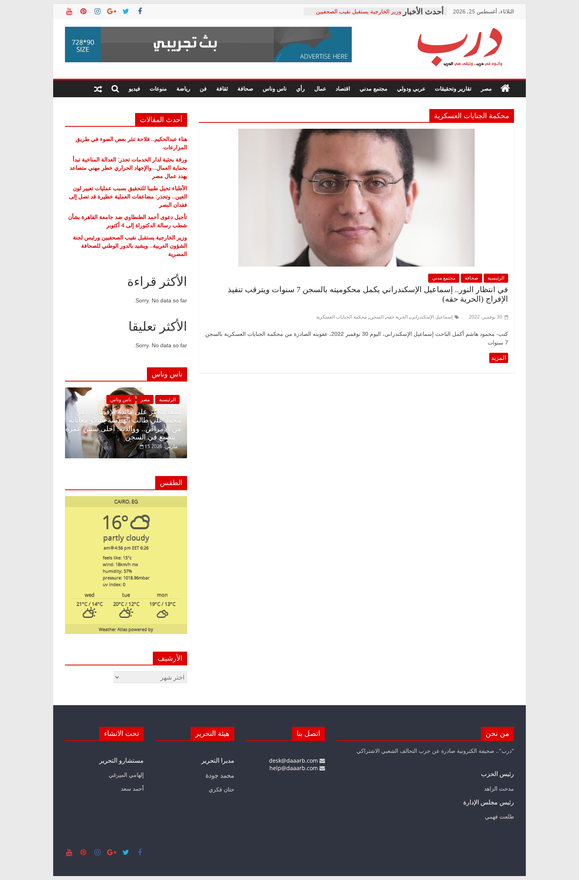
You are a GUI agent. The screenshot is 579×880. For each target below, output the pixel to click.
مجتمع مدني (374, 88)
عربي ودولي (411, 88)
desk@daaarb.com (294, 760)
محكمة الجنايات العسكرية (341, 316)
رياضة (183, 88)
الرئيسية (496, 277)
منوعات (158, 88)
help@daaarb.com (294, 768)
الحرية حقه (397, 316)
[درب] (505, 88)
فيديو (134, 88)
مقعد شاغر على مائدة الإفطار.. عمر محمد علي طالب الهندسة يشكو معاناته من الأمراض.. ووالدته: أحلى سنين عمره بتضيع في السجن (123, 424)
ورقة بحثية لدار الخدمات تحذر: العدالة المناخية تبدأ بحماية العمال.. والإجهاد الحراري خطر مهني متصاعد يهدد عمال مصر (128, 168)
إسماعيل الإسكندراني (432, 316)
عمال (320, 88)
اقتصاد (343, 88)
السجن (377, 316)
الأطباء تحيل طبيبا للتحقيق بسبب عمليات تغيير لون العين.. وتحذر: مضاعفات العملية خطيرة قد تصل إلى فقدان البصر (128, 196)
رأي (300, 88)
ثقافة (222, 88)
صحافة (245, 88)
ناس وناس (275, 88)
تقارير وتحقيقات (453, 88)
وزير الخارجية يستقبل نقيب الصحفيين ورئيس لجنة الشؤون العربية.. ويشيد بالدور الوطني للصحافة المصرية (130, 245)
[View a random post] (98, 88)
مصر (486, 88)
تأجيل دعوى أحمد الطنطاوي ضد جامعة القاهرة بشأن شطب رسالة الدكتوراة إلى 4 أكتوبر (355, 13)
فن (203, 88)
